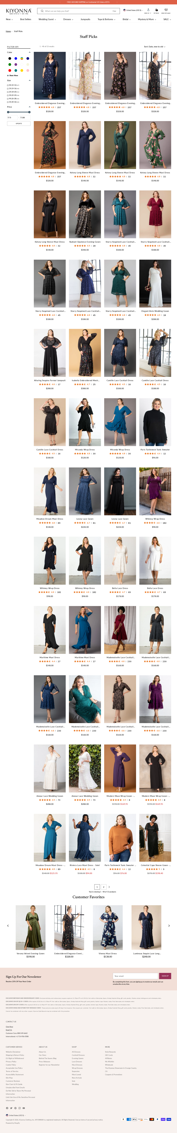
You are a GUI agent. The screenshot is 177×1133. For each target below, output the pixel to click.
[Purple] (15, 64)
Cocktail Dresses (78, 1055)
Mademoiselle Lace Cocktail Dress (120, 657)
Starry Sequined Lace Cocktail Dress (120, 242)
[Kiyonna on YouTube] (24, 1108)
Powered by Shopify (13, 1123)
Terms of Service (12, 1071)
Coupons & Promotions (113, 1074)
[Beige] (27, 64)
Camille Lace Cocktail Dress (120, 380)
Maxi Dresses (77, 1065)
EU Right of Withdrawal (15, 1058)
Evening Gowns (77, 1058)
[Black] (9, 58)
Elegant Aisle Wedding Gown (155, 311)
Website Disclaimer (13, 1052)
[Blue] (15, 58)
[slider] (8, 112)
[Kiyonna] (19, 11)
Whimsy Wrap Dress (155, 519)
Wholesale (109, 1065)
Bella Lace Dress (120, 588)
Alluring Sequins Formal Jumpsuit (50, 380)
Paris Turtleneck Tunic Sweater (155, 449)
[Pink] (27, 70)
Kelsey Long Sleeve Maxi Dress (85, 172)
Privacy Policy (11, 1062)
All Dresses (76, 1052)
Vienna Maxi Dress (108, 953)
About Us (42, 1052)
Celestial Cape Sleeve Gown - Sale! (155, 865)
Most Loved (76, 1074)
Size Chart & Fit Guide (14, 1084)
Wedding (75, 1084)
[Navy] (27, 58)
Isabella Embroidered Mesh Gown (85, 380)
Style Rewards (110, 1052)
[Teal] (15, 70)
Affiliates (108, 1058)
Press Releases (44, 1062)
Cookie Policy (11, 1065)
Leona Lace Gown (84, 519)
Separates (76, 1071)
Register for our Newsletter (49, 1065)
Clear (114, 11)
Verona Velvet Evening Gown (30, 953)
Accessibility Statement (15, 1074)
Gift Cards (109, 1055)
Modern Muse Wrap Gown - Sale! (120, 796)
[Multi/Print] (21, 58)
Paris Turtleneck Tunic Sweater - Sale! (120, 865)
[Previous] (60, 2)
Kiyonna (22, 1120)
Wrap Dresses (77, 1068)
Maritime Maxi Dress (50, 657)
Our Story (42, 1055)
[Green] (9, 64)
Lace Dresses (77, 1062)
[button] (156, 9)
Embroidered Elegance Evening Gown (50, 103)
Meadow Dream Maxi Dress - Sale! (50, 865)
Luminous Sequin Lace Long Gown (146, 953)
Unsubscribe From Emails (15, 1087)
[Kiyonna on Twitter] (11, 1108)
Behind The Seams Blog (47, 1058)
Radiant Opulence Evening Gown (85, 242)
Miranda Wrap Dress (85, 449)
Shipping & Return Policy (15, 1055)
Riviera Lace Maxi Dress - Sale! (85, 865)
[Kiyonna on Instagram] (19, 1108)
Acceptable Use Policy (14, 1068)
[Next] (117, 2)
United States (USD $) (133, 10)
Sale (73, 1081)
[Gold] (21, 70)
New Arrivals (77, 1078)
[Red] (9, 70)
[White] (21, 64)
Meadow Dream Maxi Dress (49, 519)
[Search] (42, 11)
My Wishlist (109, 1062)
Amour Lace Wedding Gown (50, 796)
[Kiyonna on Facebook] (7, 1108)
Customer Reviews (13, 1081)
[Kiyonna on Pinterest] (15, 1108)
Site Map (9, 1078)
